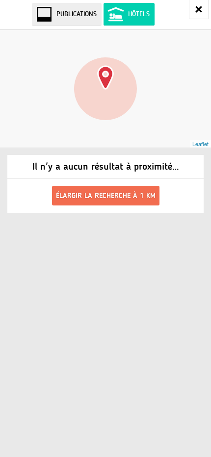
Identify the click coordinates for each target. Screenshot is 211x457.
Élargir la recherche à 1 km (106, 195)
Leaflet (200, 144)
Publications (76, 14)
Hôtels (139, 14)
